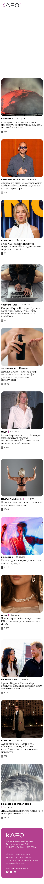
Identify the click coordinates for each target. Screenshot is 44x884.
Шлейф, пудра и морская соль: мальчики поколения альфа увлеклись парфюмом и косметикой (19, 375)
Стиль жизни (15, 499)
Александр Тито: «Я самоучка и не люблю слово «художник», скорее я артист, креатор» (21, 185)
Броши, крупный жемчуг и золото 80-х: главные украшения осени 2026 (21, 621)
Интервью (6, 180)
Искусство (7, 119)
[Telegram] (7, 872)
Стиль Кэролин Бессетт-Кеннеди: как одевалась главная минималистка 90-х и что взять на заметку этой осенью (21, 439)
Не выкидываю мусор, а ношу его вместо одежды (21, 562)
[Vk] (14, 872)
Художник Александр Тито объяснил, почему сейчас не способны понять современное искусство (19, 748)
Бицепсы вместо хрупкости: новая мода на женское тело (21, 504)
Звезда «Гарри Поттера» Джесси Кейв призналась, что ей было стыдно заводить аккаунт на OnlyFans (20, 312)
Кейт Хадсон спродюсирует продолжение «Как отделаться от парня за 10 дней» (21, 246)
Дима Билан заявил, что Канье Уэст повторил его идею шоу (22, 812)
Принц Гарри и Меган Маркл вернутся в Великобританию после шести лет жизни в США (21, 685)
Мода (4, 432)
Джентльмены (8, 368)
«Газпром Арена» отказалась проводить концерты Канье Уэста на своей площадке (21, 125)
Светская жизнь (10, 305)
